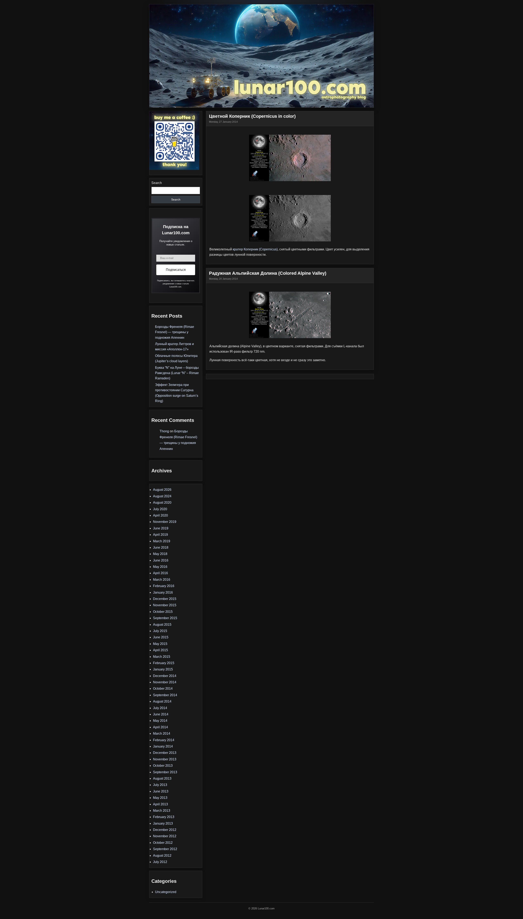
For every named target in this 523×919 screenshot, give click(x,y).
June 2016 (160, 560)
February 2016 (163, 586)
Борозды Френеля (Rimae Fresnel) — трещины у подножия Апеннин (174, 332)
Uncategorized (165, 892)
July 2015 (160, 631)
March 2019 (161, 541)
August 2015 (162, 624)
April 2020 (160, 515)
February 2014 (163, 740)
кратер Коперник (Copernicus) (255, 249)
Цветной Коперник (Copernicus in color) (252, 116)
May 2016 (160, 566)
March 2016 (161, 579)
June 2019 (160, 528)
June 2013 (160, 791)
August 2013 (162, 778)
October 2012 (163, 842)
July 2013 (160, 785)
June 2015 (160, 637)
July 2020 (160, 509)
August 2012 (162, 855)
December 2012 (164, 830)
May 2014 (160, 720)
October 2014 (163, 688)
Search (156, 183)
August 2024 (162, 496)
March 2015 (161, 656)
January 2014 (163, 746)
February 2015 (163, 663)
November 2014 (164, 682)
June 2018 (160, 547)
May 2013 (160, 797)
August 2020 (162, 502)
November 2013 (164, 759)
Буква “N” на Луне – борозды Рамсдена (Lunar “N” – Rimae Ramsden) (177, 373)
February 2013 (163, 817)
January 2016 (163, 592)
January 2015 (163, 669)
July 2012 (160, 862)
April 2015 (160, 650)
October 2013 (163, 765)
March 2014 (161, 733)
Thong (164, 431)
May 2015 (160, 644)
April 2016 (160, 573)
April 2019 (160, 534)
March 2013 (161, 810)
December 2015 (164, 599)
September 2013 (165, 772)
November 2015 (164, 605)
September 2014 (165, 695)
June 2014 (160, 714)
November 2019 (164, 521)
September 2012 (165, 849)
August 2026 (162, 489)
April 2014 (160, 727)
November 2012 (164, 836)
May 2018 (160, 554)
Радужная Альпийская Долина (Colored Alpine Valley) (267, 273)
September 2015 (165, 618)
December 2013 (164, 752)
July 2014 (160, 708)
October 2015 (163, 611)
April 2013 (160, 804)
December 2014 (164, 676)
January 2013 (163, 823)
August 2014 (162, 701)
